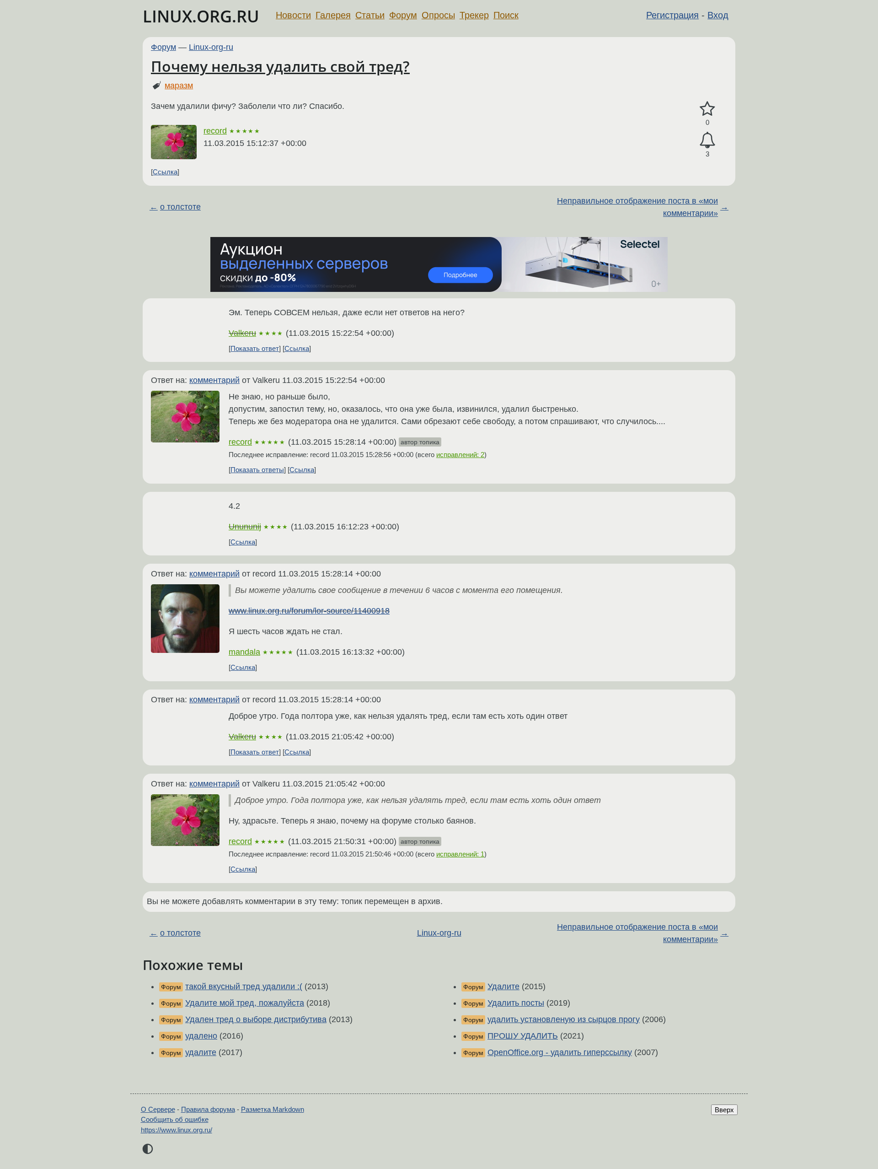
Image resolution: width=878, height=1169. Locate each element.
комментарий (214, 380)
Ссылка (165, 172)
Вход (717, 15)
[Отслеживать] (707, 140)
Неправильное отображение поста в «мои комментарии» (637, 207)
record (215, 130)
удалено (201, 1035)
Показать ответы (257, 470)
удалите (200, 1052)
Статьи (370, 15)
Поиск (506, 15)
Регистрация (672, 15)
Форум (403, 15)
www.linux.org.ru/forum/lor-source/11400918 (309, 610)
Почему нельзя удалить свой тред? (280, 66)
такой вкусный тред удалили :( (243, 986)
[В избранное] (707, 109)
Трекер (474, 15)
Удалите (503, 986)
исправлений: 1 (460, 854)
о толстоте (180, 206)
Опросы (438, 15)
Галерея (333, 15)
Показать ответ (254, 348)
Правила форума (208, 1109)
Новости (293, 15)
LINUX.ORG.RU (201, 16)
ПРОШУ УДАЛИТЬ (522, 1035)
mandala (244, 652)
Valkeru (242, 333)
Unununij (245, 526)
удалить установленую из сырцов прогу (563, 1019)
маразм (179, 85)
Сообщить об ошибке (175, 1119)
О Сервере (158, 1109)
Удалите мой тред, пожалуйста (244, 1002)
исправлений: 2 (460, 454)
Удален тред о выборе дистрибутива (256, 1019)
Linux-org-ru (211, 47)
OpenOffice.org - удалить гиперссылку (559, 1052)
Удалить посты (515, 1002)
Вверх (724, 1110)
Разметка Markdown (272, 1109)
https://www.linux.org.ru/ (176, 1130)
